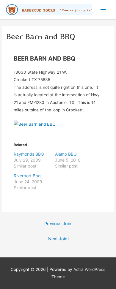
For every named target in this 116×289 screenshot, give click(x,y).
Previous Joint (58, 223)
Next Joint (58, 238)
